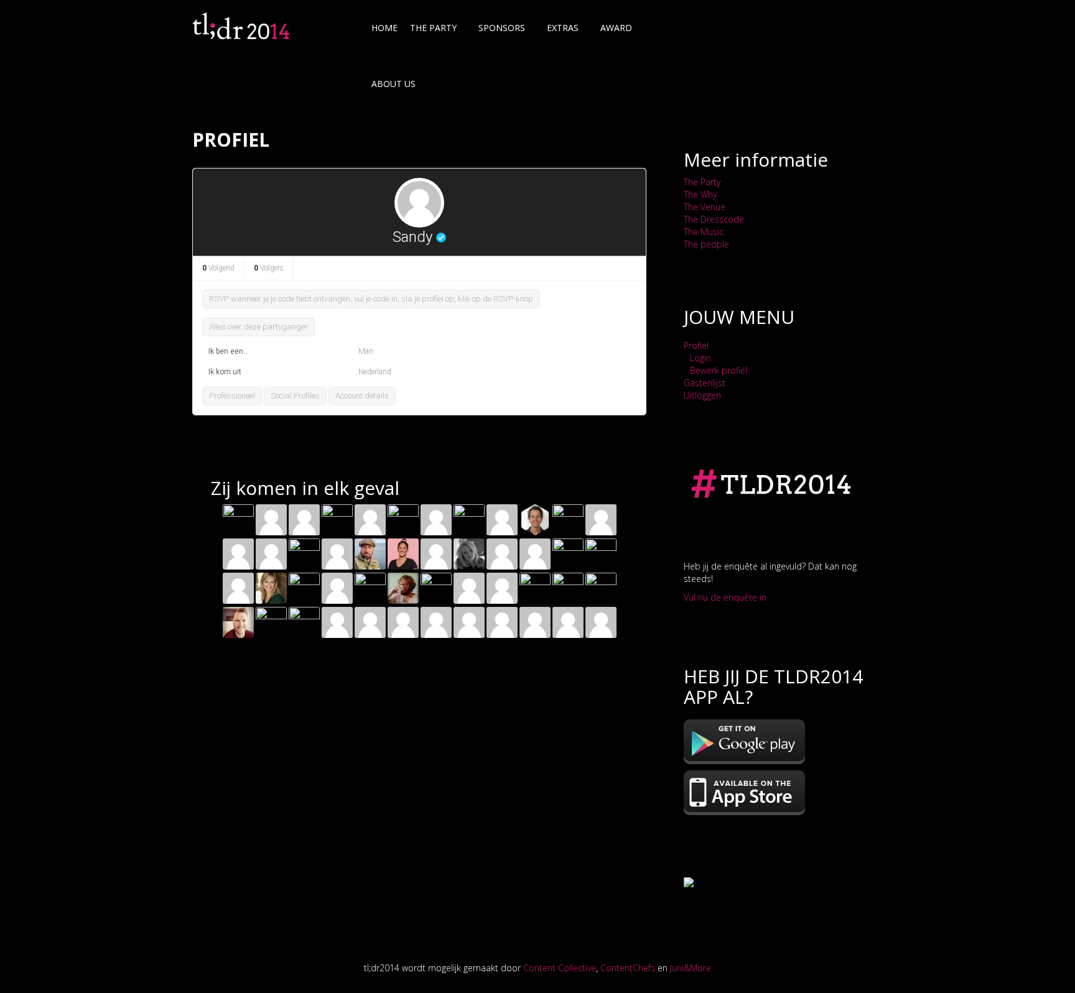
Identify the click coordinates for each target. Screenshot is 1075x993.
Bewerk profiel (718, 370)
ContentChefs (627, 968)
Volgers (269, 268)
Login (700, 358)
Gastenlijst (704, 383)
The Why (700, 194)
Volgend (218, 268)
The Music (704, 232)
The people (708, 244)
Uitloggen (702, 395)
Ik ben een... (228, 351)
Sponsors (501, 28)
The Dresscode (714, 219)
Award (616, 28)
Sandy (412, 237)
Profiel (696, 345)
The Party (702, 182)
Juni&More (690, 968)
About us (393, 84)
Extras (563, 28)
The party (433, 28)
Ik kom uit (224, 371)
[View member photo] (419, 202)
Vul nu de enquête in (725, 597)
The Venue (704, 207)
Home (384, 28)
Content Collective (559, 968)
